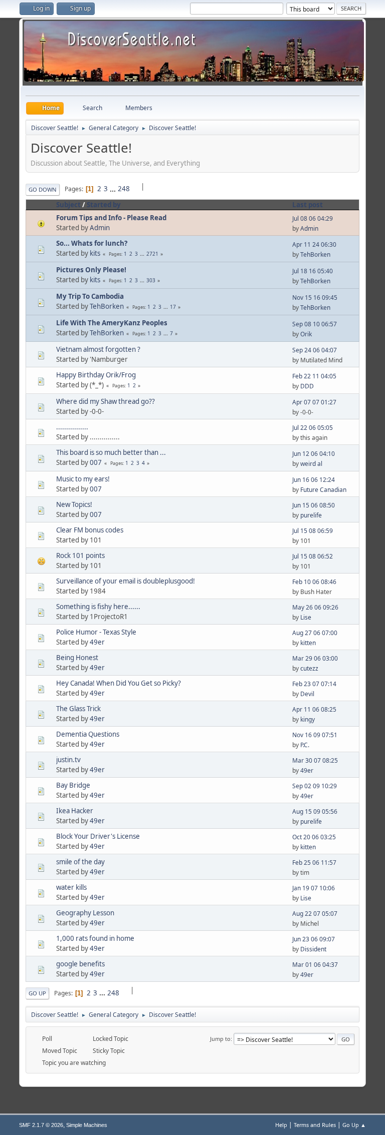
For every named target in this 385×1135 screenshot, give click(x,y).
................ (72, 426)
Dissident (313, 949)
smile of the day (80, 861)
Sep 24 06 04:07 (314, 350)
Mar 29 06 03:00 (315, 658)
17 (173, 306)
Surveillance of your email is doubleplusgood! (125, 581)
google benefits (80, 963)
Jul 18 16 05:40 (312, 271)
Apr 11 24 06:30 (314, 244)
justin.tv (68, 759)
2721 (152, 253)
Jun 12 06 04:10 (313, 453)
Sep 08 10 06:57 (314, 324)
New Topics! (74, 504)
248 (124, 188)
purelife (311, 515)
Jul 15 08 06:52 (312, 556)
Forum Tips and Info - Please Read (111, 217)
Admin (100, 227)
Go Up (37, 993)
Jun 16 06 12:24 (313, 479)
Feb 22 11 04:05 (314, 376)
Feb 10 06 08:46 (314, 582)
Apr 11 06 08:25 (314, 709)
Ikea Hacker (74, 810)
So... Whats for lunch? (91, 243)
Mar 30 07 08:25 (315, 760)
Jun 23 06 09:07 (313, 939)
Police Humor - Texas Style (96, 632)
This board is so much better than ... (111, 452)
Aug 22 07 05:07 (314, 913)
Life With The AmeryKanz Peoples (111, 322)
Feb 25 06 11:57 (314, 862)
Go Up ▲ (354, 1124)
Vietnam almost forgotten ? (98, 349)
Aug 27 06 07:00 (314, 633)
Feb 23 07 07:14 (314, 684)
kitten (308, 643)
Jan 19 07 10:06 (313, 888)
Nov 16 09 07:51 (314, 735)
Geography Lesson (85, 912)
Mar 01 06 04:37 (315, 964)
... (113, 188)
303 (150, 280)
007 (96, 462)
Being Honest (77, 657)
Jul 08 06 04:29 (312, 218)
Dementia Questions (87, 734)
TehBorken (315, 254)
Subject (68, 204)
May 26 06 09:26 (315, 607)
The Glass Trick (78, 708)
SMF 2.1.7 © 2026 (41, 1125)
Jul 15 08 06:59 (312, 530)
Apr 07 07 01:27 (314, 402)
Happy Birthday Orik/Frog (96, 374)
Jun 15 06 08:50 (313, 505)
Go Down (43, 189)
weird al (311, 463)
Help (281, 1124)
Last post (307, 204)
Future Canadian (323, 489)
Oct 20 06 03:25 (314, 837)
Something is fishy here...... (98, 606)
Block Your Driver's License (98, 836)
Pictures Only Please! (91, 269)
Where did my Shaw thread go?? (105, 401)
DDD (307, 386)
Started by (104, 204)
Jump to (220, 1038)
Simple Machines (86, 1125)
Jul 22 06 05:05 (312, 427)
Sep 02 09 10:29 (314, 786)
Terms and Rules (315, 1124)
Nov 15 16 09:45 (314, 297)
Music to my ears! (83, 478)
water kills (71, 887)
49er (97, 642)
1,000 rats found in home (95, 938)
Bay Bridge (73, 785)
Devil (307, 694)
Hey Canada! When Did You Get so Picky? (118, 683)
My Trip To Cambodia (90, 296)
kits (95, 253)
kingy (307, 719)
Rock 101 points (80, 555)
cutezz (309, 668)
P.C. (304, 745)
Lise (305, 617)
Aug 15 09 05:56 (314, 811)
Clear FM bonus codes (89, 529)
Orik (306, 334)
